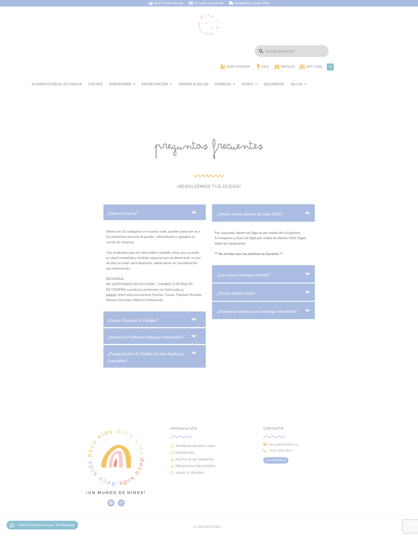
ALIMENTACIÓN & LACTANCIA (57, 84)
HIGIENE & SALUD (193, 84)
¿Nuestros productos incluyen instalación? (145, 337)
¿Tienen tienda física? (236, 293)
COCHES (95, 84)
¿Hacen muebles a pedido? (132, 320)
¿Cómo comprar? (123, 213)
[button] (122, 84)
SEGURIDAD (274, 84)
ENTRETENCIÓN (155, 84)
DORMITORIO (120, 84)
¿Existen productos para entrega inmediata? (257, 311)
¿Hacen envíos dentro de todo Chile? (250, 214)
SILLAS (296, 84)
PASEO (247, 84)
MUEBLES (223, 84)
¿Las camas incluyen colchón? (243, 275)
